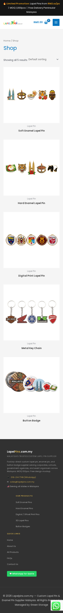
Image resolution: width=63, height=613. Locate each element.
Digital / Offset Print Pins (28, 514)
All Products (13, 552)
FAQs (9, 558)
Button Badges (23, 526)
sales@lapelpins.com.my (22, 482)
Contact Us (12, 564)
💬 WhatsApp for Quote (21, 573)
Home (7, 40)
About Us (11, 546)
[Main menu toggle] (56, 22)
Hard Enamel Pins (24, 508)
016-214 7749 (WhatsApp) (23, 477)
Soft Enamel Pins (24, 502)
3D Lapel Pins (22, 520)
